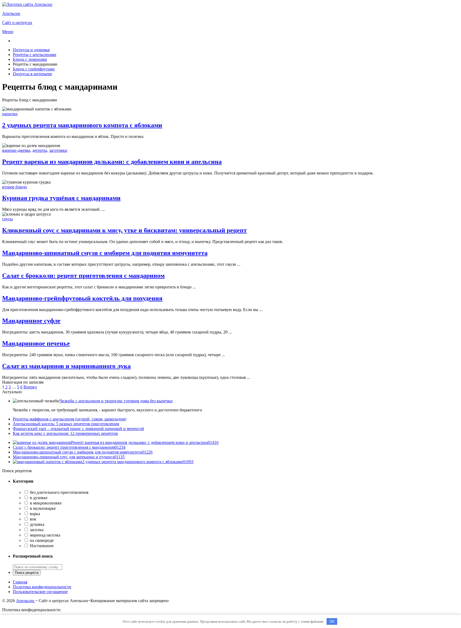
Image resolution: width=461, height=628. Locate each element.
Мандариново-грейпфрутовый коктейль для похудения (82, 298)
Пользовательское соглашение (40, 591)
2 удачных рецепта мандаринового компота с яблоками (82, 125)
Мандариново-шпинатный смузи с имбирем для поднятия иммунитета (105, 252)
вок (32, 519)
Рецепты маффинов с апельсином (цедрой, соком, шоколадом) (69, 419)
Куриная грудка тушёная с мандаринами (61, 197)
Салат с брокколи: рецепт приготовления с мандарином (83, 275)
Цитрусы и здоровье (31, 49)
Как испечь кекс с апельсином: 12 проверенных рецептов (65, 433)
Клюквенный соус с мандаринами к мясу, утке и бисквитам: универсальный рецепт (124, 230)
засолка (36, 529)
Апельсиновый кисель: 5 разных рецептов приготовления (66, 424)
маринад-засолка (44, 535)
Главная (20, 582)
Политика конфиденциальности (42, 587)
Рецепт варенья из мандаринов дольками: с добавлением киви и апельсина (112, 161)
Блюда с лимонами (30, 59)
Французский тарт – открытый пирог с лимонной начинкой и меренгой (78, 428)
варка (34, 513)
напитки (10, 114)
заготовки (58, 150)
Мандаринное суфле (31, 320)
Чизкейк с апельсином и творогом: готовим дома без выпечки (116, 401)
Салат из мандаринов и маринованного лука (66, 366)
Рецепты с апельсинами (34, 54)
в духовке (38, 497)
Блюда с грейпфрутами (34, 69)
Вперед (30, 387)
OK (332, 621)
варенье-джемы (16, 150)
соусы (7, 219)
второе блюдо (14, 187)
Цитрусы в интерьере (32, 73)
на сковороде (41, 540)
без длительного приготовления (58, 492)
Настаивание (41, 545)
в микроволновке (45, 503)
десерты (39, 150)
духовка (36, 524)
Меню (7, 31)
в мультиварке (42, 508)
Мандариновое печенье (36, 343)
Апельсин (25, 600)
